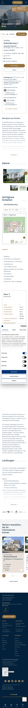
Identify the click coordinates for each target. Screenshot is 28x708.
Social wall (17, 655)
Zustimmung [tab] (5, 329)
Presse (3, 644)
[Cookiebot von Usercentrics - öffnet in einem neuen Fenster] (20, 326)
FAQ (3, 647)
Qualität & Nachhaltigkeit (20, 644)
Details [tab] (14, 329)
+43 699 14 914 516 (9, 103)
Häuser (3, 34)
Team (16, 649)
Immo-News (4, 642)
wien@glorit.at (19, 631)
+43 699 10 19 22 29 (9, 92)
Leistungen (11, 34)
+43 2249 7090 (5, 630)
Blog (3, 638)
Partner (16, 651)
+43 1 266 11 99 (19, 629)
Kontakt (4, 649)
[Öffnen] (23, 210)
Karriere (16, 653)
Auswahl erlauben (14, 376)
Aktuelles (4, 640)
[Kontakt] (24, 699)
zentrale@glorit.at (6, 631)
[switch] (24, 357)
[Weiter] (25, 173)
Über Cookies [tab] (23, 329)
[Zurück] (4, 575)
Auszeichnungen (18, 642)
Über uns (17, 638)
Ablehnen (14, 380)
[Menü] (25, 2)
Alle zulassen (14, 371)
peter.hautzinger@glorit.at (11, 94)
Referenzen (17, 647)
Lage (7, 34)
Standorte (17, 640)
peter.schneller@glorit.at (11, 104)
